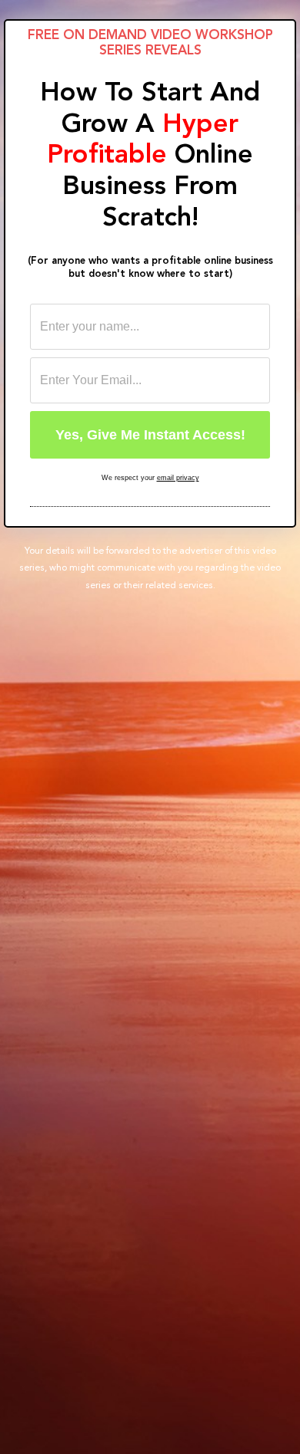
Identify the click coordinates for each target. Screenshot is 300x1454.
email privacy (178, 478)
